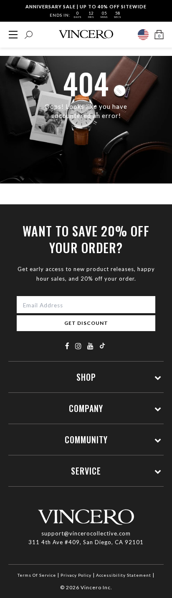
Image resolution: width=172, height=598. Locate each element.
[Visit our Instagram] (78, 346)
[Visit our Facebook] (67, 346)
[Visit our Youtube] (90, 346)
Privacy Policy (76, 575)
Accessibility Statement (123, 575)
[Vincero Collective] (86, 34)
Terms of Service (37, 575)
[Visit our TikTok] (102, 345)
